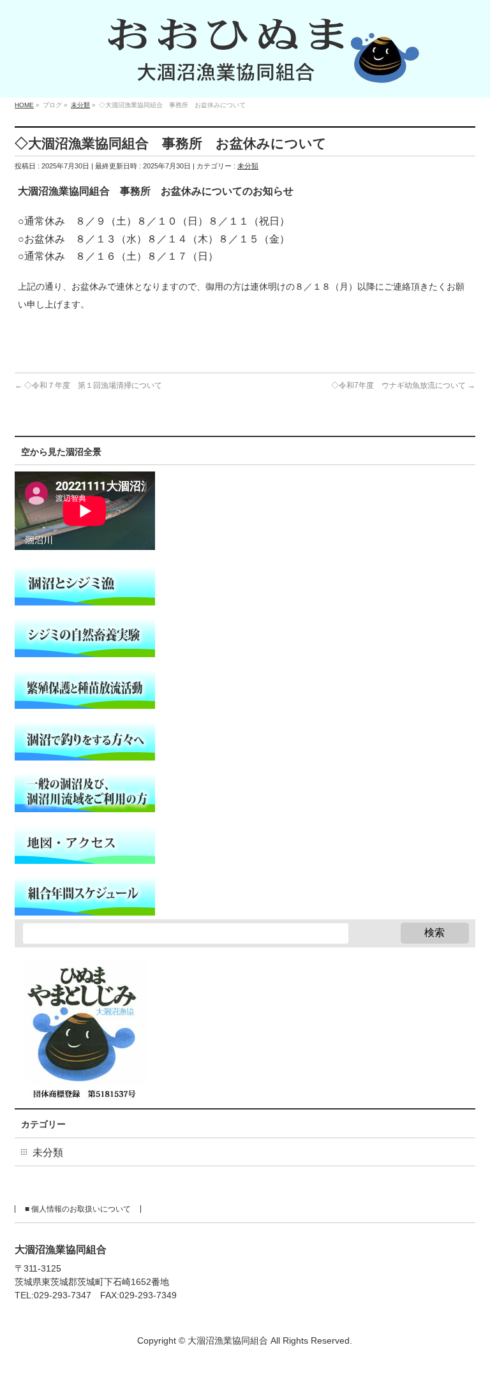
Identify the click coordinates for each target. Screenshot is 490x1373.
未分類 (247, 166)
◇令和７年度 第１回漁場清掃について (88, 385)
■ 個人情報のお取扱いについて (78, 1209)
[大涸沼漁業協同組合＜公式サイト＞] (245, 73)
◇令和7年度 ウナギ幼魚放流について (403, 385)
